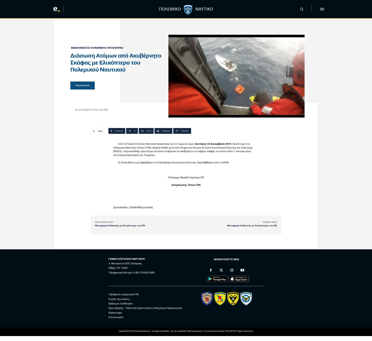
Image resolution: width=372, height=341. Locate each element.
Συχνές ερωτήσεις (119, 298)
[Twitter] (221, 270)
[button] (301, 9)
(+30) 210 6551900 (143, 272)
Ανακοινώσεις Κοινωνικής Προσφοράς (97, 47)
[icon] (322, 9)
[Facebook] (210, 270)
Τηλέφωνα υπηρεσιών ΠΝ (123, 294)
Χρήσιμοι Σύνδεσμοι (120, 303)
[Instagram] (231, 270)
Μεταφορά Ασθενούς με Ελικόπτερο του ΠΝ (120, 225)
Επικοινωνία (116, 317)
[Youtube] (242, 270)
